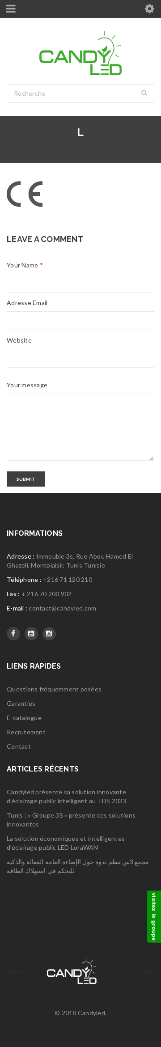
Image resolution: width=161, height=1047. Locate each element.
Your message (27, 385)
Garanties (21, 703)
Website (19, 340)
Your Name (25, 265)
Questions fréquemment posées (54, 689)
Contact (19, 746)
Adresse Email (27, 302)
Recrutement (26, 732)
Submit (26, 479)
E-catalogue (24, 717)
